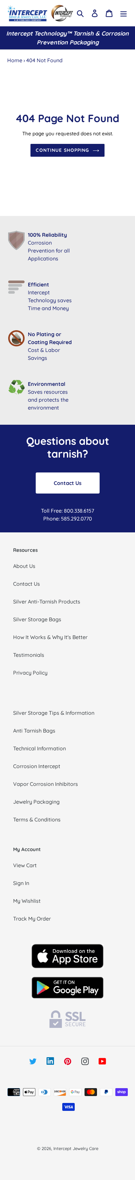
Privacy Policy (30, 672)
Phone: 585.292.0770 (67, 518)
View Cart (25, 865)
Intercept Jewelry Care (75, 1148)
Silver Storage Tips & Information (53, 713)
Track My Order (32, 918)
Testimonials (28, 655)
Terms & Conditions (37, 819)
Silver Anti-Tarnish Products (46, 601)
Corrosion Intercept (36, 766)
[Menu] (123, 13)
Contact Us (68, 483)
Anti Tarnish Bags (34, 730)
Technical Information (39, 748)
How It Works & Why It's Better (50, 637)
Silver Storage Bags (37, 619)
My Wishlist (27, 901)
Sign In (21, 883)
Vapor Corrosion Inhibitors (45, 784)
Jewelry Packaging (36, 801)
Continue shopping (62, 150)
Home (14, 60)
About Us (24, 566)
